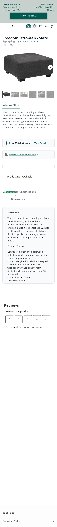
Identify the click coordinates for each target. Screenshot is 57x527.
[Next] (50, 67)
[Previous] (6, 67)
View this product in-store (22, 154)
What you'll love (11, 105)
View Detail (40, 143)
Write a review (30, 42)
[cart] (51, 26)
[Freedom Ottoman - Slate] (28, 67)
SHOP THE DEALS (29, 15)
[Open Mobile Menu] (4, 26)
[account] (46, 25)
